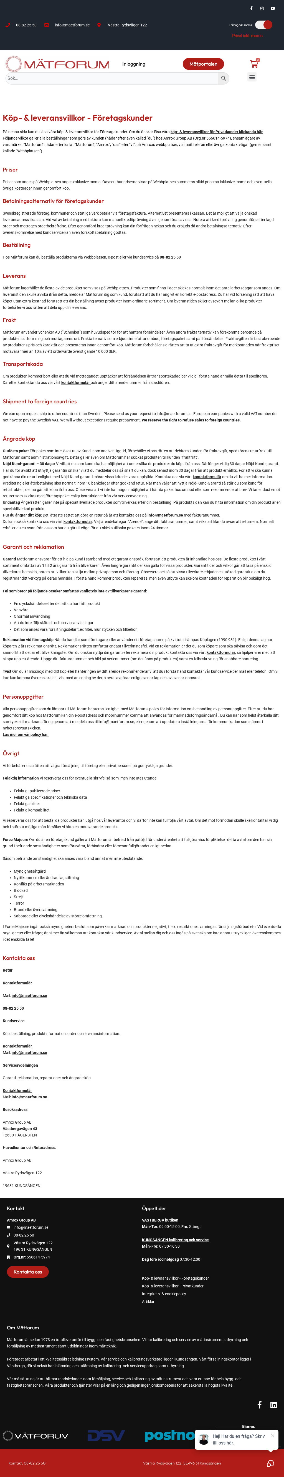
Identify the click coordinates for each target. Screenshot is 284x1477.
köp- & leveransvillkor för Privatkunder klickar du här (217, 132)
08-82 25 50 (170, 257)
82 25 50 (16, 1008)
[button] (252, 76)
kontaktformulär (207, 477)
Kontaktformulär (17, 983)
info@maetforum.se (165, 515)
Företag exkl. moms (240, 25)
